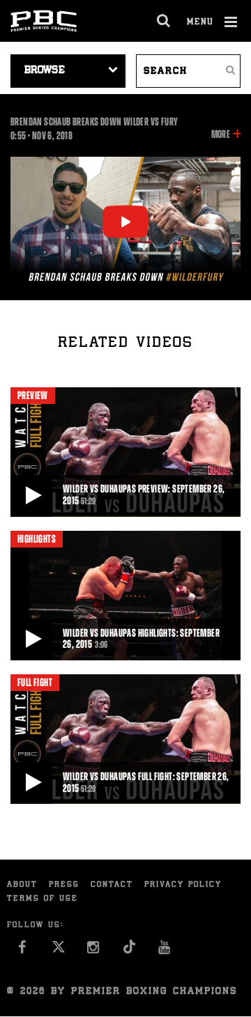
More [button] (220, 135)
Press (64, 885)
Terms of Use (42, 898)
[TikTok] (129, 951)
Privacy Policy (183, 885)
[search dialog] (164, 21)
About (22, 885)
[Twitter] (58, 951)
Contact (112, 885)
